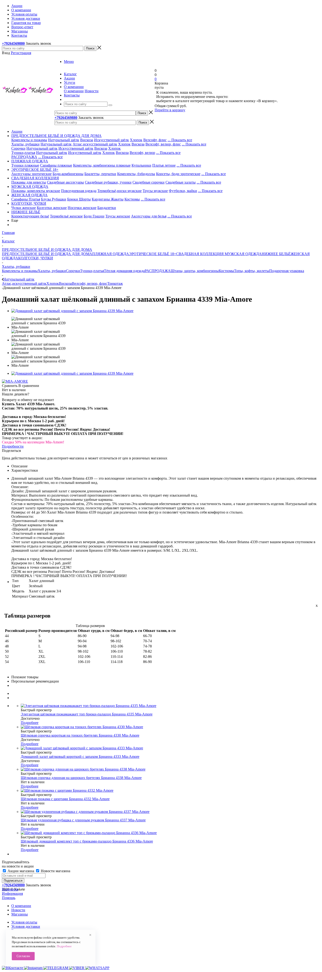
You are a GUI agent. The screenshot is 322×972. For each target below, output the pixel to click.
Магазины (19, 914)
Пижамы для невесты (28, 182)
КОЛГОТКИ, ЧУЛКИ (35, 258)
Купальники (141, 165)
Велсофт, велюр (142, 153)
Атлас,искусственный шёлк (95, 144)
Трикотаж (115, 283)
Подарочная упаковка (286, 271)
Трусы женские (117, 216)
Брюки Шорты (79, 199)
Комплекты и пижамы (29, 140)
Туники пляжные (25, 165)
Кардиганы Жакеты (108, 199)
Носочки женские (82, 208)
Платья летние (164, 165)
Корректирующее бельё (30, 216)
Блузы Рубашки (53, 199)
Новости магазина (55, 871)
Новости (92, 91)
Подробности (13, 446)
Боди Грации (94, 216)
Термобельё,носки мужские (119, 191)
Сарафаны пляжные (56, 165)
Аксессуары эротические (31, 174)
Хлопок (136, 140)
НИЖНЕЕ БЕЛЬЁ (276, 254)
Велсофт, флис (155, 140)
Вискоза (86, 140)
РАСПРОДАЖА (24, 157)
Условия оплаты (24, 922)
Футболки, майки (183, 191)
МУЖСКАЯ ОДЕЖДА (243, 254)
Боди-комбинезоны (68, 174)
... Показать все (180, 140)
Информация (12, 894)
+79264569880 (13, 43)
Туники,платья (23, 153)
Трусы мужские (155, 191)
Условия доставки (25, 926)
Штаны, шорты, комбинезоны (195, 271)
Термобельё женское (66, 216)
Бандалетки (106, 208)
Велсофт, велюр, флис (163, 144)
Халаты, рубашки (25, 144)
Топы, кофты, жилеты (251, 271)
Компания (10, 889)
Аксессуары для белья (148, 216)
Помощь (8, 898)
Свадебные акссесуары (65, 182)
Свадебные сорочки (148, 182)
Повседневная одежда (78, 191)
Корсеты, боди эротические (178, 174)
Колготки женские (52, 208)
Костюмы (132, 199)
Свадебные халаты (180, 182)
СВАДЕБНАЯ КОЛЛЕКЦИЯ (200, 254)
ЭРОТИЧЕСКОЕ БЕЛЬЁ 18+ (152, 254)
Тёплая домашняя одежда (124, 271)
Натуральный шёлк (63, 140)
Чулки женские (23, 208)
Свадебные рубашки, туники (108, 182)
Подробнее (29, 723)
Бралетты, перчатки (100, 174)
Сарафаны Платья (25, 199)
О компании (74, 91)
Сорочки (18, 148)
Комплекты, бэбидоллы (136, 174)
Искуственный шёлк (84, 153)
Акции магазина (21, 871)
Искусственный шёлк (111, 140)
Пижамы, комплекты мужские (35, 191)
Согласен (23, 956)
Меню (69, 62)
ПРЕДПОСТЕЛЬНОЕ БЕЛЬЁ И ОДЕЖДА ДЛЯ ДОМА (47, 254)
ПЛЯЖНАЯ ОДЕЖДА (110, 254)
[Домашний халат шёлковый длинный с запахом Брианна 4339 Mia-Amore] (72, 311)
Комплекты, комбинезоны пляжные (102, 165)
